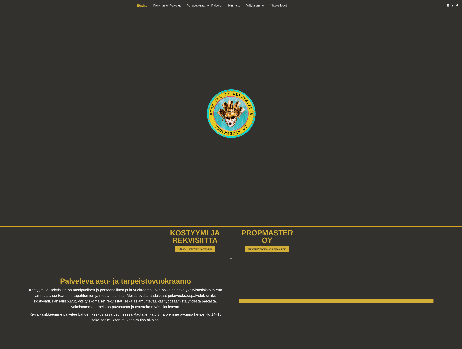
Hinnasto (234, 5)
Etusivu (142, 5)
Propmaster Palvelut (167, 5)
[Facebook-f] (453, 5)
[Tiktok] (457, 5)
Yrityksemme (255, 5)
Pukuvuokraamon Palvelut (204, 5)
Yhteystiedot (278, 5)
